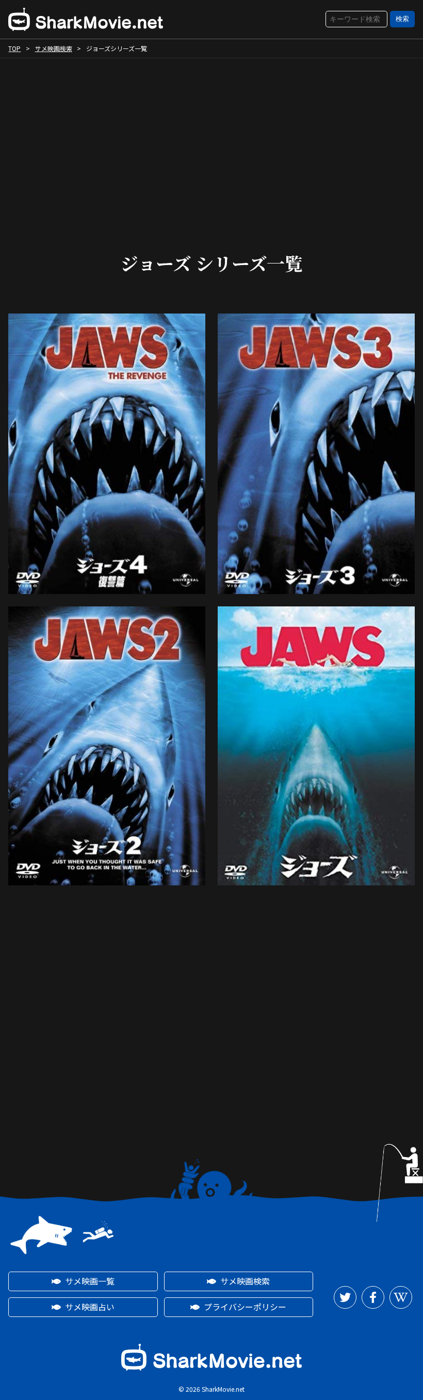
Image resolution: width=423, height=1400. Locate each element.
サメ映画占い (90, 1306)
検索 (402, 19)
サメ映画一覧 (90, 1281)
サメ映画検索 (53, 48)
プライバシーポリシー (245, 1306)
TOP (14, 48)
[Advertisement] (211, 146)
